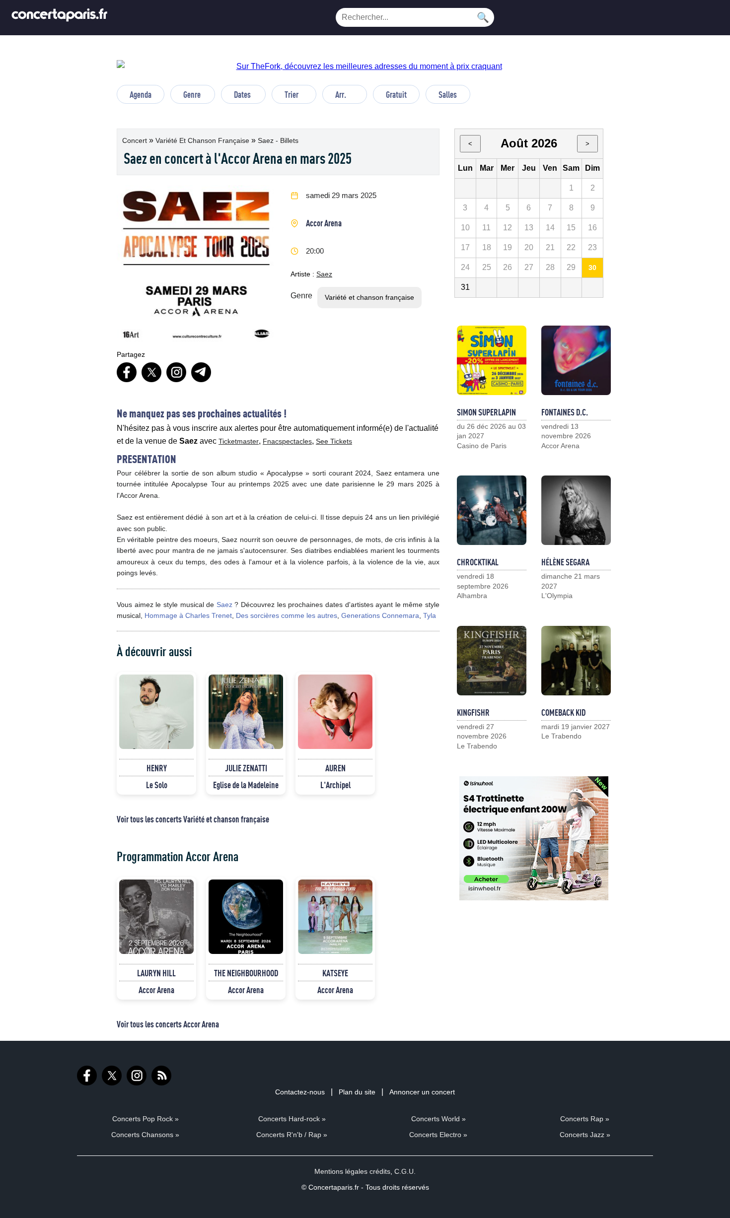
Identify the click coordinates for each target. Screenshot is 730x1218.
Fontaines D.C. (564, 412)
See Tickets (334, 441)
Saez (324, 274)
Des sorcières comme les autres (286, 615)
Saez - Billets (278, 140)
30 (592, 267)
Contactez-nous (300, 1092)
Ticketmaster (239, 441)
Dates (242, 94)
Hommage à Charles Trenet (188, 615)
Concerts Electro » (438, 1135)
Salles (447, 94)
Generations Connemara (380, 615)
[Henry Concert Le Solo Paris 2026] (156, 712)
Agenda (140, 94)
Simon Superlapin (486, 412)
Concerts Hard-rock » (292, 1119)
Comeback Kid (563, 712)
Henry (156, 768)
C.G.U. (405, 1171)
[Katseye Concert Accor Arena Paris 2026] (335, 917)
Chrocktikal (478, 562)
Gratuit (396, 94)
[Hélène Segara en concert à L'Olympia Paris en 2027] (576, 510)
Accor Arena (324, 223)
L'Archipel (335, 785)
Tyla (429, 615)
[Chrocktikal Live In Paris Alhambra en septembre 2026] (491, 510)
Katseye (335, 973)
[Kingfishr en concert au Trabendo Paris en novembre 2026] (491, 660)
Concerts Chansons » (145, 1135)
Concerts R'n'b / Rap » (291, 1135)
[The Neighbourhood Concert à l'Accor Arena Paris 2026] (246, 917)
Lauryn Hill (156, 973)
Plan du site (357, 1092)
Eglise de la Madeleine (246, 785)
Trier (291, 94)
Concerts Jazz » (585, 1135)
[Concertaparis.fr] (59, 17)
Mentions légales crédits (352, 1171)
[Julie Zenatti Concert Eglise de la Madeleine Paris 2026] (246, 712)
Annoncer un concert (422, 1092)
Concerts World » (438, 1119)
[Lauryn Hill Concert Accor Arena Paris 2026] (156, 917)
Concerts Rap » (584, 1119)
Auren (335, 768)
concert (135, 140)
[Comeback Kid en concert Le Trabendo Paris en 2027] (576, 660)
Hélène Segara (565, 562)
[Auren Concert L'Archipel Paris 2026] (335, 712)
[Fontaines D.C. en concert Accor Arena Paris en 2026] (576, 360)
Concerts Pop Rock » (145, 1119)
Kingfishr (473, 712)
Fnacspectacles (287, 441)
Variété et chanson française (203, 140)
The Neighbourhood (246, 973)
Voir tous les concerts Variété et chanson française (193, 819)
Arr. (340, 94)
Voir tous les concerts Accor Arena (168, 1024)
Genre (192, 94)
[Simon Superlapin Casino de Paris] (491, 360)
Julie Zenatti (246, 768)
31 (465, 287)
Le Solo (156, 785)
